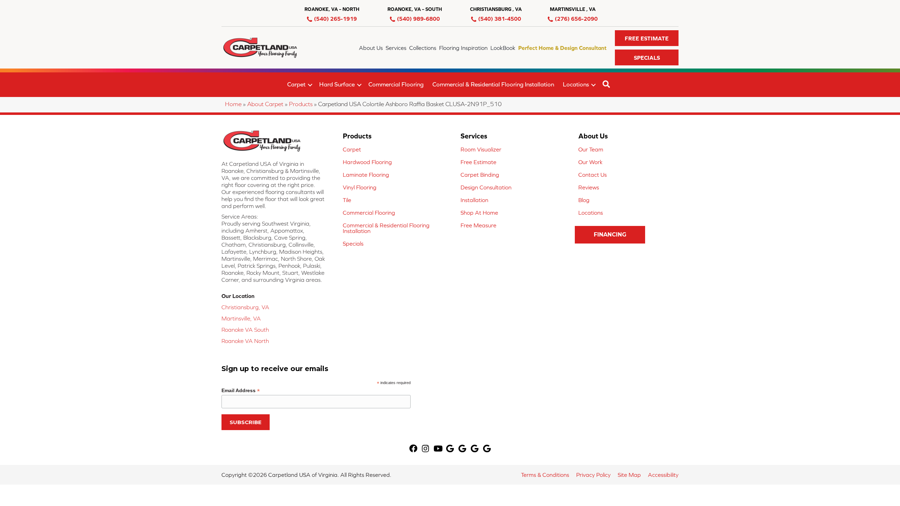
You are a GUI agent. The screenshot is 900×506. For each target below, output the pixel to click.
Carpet (296, 84)
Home (233, 104)
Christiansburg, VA (245, 307)
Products (301, 104)
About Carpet (265, 104)
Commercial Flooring (396, 84)
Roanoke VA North (245, 341)
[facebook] (413, 449)
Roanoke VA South (245, 329)
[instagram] (425, 449)
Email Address (240, 390)
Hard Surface (337, 84)
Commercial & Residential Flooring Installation (493, 84)
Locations (576, 84)
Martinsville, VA (241, 318)
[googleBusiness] (450, 449)
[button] (647, 38)
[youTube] (438, 449)
